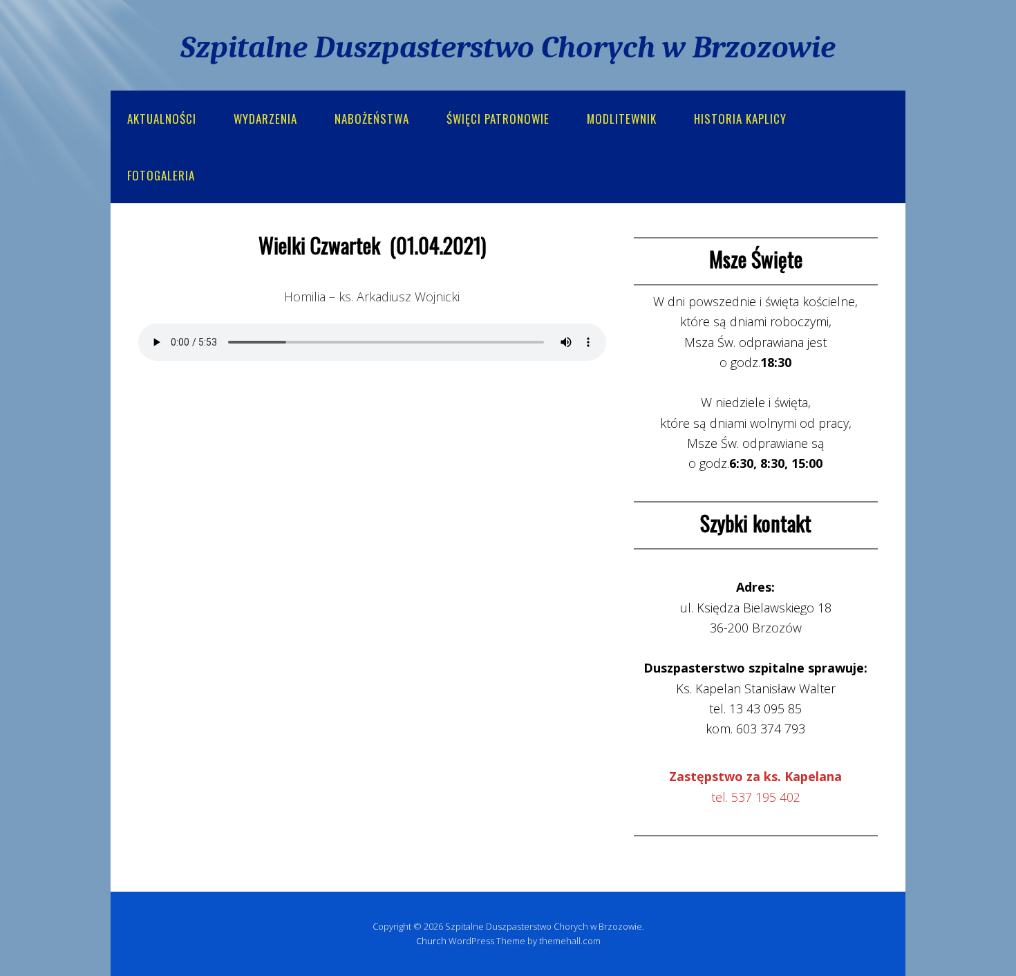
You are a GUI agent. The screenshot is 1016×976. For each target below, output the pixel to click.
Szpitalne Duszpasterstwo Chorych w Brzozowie (508, 47)
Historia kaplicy (740, 118)
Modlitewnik (622, 118)
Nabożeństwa (372, 118)
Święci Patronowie (497, 118)
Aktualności (161, 118)
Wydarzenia (265, 118)
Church (431, 941)
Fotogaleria (161, 175)
